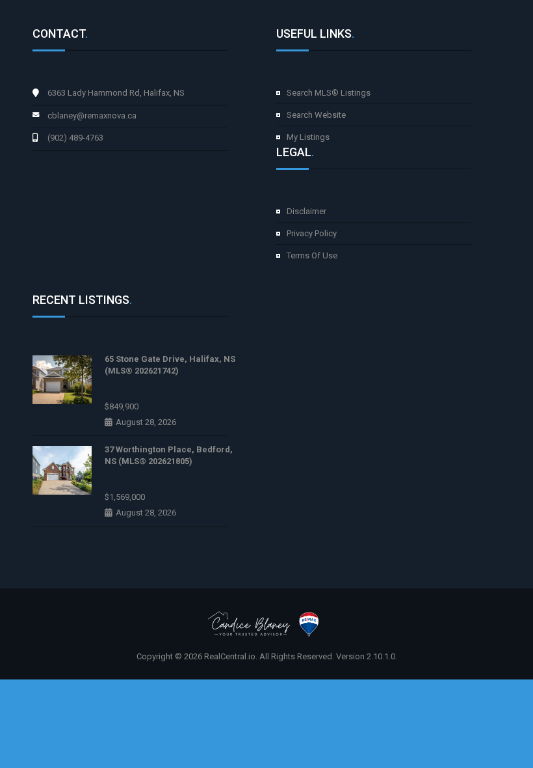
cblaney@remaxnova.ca (91, 115)
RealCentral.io (229, 656)
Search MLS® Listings (328, 93)
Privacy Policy (312, 233)
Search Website (316, 115)
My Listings (308, 137)
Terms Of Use (312, 255)
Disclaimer (306, 211)
